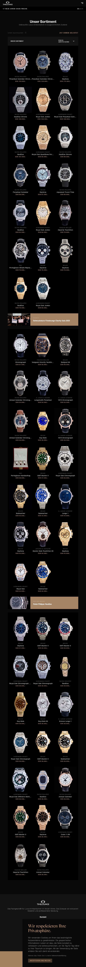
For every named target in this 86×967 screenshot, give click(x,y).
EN (82, 9)
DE (78, 9)
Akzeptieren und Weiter (40, 960)
